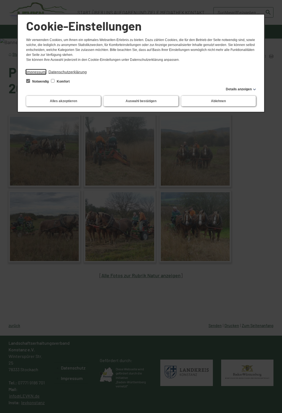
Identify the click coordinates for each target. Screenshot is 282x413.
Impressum (36, 72)
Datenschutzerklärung (67, 72)
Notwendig (40, 81)
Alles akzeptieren (63, 101)
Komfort (63, 81)
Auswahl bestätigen (141, 101)
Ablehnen (218, 101)
